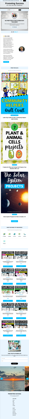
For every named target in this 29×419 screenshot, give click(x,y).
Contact (14, 405)
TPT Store (14, 409)
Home (13, 400)
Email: (21, 0)
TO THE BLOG (14, 221)
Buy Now (8, 266)
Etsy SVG (14, 412)
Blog (13, 401)
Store (13, 404)
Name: (18, 0)
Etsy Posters (14, 413)
